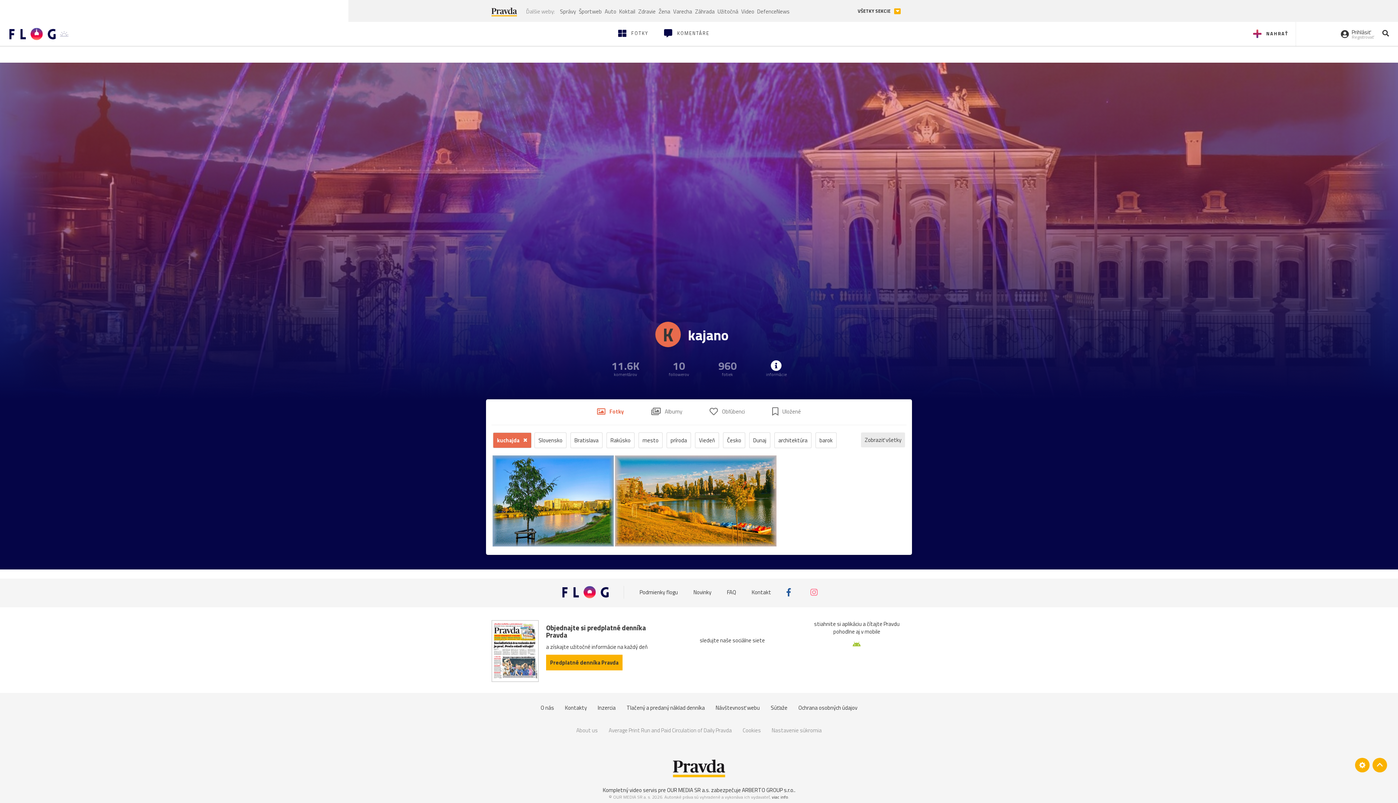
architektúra (792, 440)
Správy (568, 11)
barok (826, 440)
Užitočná (728, 11)
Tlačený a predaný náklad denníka (666, 708)
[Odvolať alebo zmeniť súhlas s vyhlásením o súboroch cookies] (1362, 765)
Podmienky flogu (659, 592)
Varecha (682, 11)
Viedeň (707, 440)
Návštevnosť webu (738, 708)
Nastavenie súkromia (797, 730)
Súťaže (779, 708)
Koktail (627, 11)
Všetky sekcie (875, 11)
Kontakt (761, 592)
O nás (547, 708)
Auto (610, 11)
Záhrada (705, 11)
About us (587, 730)
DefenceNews (773, 11)
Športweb (590, 11)
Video (747, 11)
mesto (651, 440)
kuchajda (509, 440)
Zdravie (647, 11)
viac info (780, 797)
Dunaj (759, 440)
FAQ (731, 592)
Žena (664, 11)
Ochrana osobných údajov (827, 708)
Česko (734, 440)
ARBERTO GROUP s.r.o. (768, 790)
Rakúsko (621, 440)
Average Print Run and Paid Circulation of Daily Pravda (670, 730)
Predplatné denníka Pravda (584, 662)
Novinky (702, 592)
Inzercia (607, 708)
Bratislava (586, 440)
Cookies (752, 730)
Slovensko (550, 440)
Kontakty (576, 708)
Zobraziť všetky (883, 440)
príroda (679, 440)
